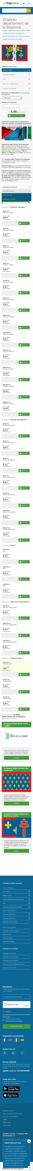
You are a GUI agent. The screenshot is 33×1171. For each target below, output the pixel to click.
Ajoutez (24, 223)
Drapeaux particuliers (9, 918)
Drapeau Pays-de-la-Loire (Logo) (16, 724)
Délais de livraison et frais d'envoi (12, 1114)
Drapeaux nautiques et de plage (12, 907)
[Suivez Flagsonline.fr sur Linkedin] (13, 1053)
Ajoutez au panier (17, 115)
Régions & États (7, 895)
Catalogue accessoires (10, 948)
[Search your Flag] (28, 10)
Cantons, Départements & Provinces (13, 899)
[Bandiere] (4, 1040)
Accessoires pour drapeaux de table (13, 964)
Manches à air (7, 934)
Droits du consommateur (10, 1116)
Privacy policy (6, 1122)
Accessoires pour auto (9, 967)
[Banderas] (22, 1040)
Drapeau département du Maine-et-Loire (16, 815)
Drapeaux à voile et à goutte (11, 931)
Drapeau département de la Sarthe (16, 769)
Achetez (16, 758)
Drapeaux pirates (8, 938)
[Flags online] (10, 1040)
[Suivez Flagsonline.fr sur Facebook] (22, 1053)
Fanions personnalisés (9, 927)
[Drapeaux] (16, 1040)
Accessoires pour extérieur (11, 960)
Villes (4, 903)
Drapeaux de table (8, 941)
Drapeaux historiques (9, 914)
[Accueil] (10, 3)
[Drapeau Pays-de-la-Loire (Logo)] (16, 737)
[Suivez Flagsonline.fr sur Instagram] (4, 1053)
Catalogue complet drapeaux (12, 883)
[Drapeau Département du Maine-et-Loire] (16, 828)
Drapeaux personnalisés (10, 922)
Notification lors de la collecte (12, 1169)
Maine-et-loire (6, 151)
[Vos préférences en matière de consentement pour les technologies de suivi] (30, 1168)
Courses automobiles (9, 910)
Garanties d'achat (8, 1111)
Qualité (5, 1119)
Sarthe (17, 151)
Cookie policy (7, 1125)
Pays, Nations (7, 891)
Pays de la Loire (11, 148)
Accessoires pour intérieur (10, 957)
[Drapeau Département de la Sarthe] (16, 782)
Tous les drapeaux (8, 888)
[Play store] (16, 1088)
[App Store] (16, 1095)
